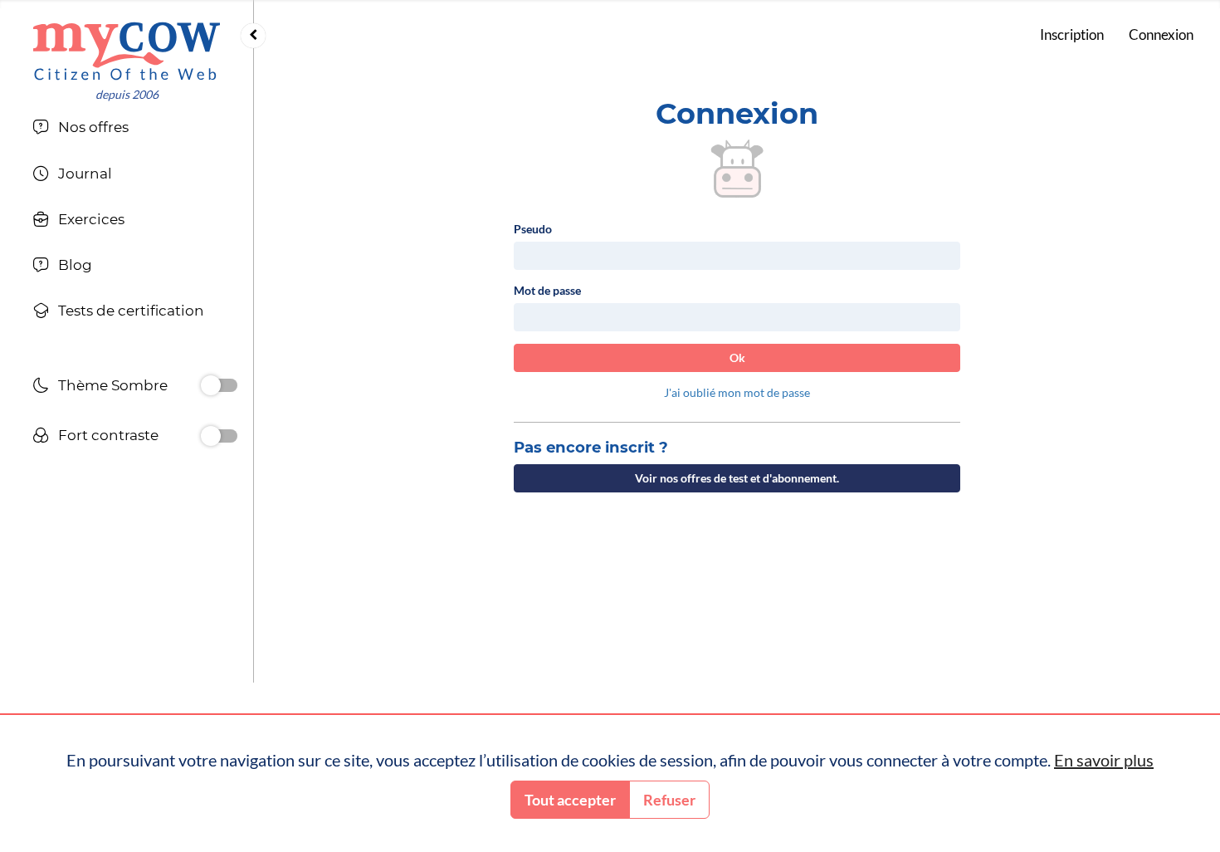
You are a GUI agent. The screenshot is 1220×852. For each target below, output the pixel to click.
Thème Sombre (113, 385)
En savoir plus (1104, 760)
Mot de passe (547, 290)
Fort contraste (108, 435)
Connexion (1161, 34)
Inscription (1072, 34)
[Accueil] (126, 51)
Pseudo (533, 229)
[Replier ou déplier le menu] (253, 35)
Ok (737, 357)
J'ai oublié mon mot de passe (737, 392)
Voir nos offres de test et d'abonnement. (737, 478)
